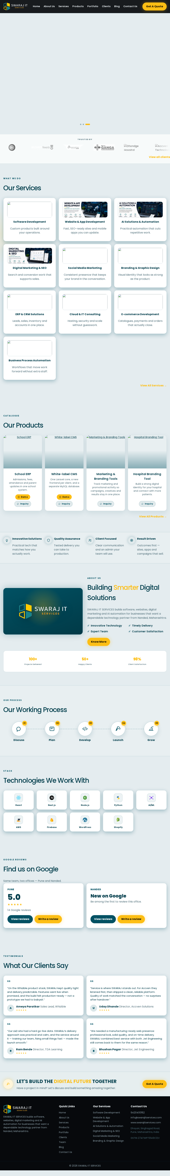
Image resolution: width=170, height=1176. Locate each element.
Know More (98, 642)
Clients (106, 6)
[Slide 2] (83, 124)
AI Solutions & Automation (108, 1126)
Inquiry (24, 503)
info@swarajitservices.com (146, 1117)
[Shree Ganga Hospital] (94, 147)
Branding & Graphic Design (108, 1140)
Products (78, 6)
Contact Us (130, 6)
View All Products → (153, 516)
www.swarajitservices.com (146, 1122)
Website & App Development (101, 1119)
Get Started (17, 97)
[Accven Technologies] (157, 147)
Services (63, 6)
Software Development (106, 1112)
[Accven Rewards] (33, 147)
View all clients (159, 157)
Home (36, 6)
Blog (117, 6)
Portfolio (92, 6)
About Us (49, 6)
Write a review (48, 919)
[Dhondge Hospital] (126, 147)
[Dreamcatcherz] (64, 147)
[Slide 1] (80, 124)
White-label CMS (64, 474)
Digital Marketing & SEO (106, 1131)
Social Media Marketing (106, 1136)
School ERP (23, 474)
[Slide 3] (87, 124)
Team (62, 1142)
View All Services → (153, 385)
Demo (24, 497)
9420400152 (138, 1112)
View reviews (20, 919)
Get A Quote (154, 6)
